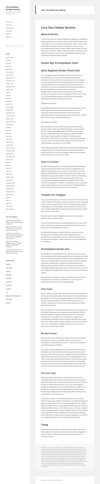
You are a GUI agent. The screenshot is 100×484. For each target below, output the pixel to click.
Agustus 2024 (9, 124)
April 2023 (9, 171)
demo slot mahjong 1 (52, 451)
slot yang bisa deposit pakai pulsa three (56, 463)
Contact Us (9, 37)
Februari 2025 (10, 107)
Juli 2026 (8, 60)
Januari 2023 (9, 180)
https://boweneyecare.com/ (13, 296)
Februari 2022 (10, 209)
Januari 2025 (9, 110)
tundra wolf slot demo (70, 465)
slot (7, 292)
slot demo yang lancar (65, 461)
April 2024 (9, 136)
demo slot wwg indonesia (61, 454)
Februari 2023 (10, 177)
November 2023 (10, 151)
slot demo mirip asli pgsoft (75, 460)
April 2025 (9, 101)
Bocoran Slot (9, 22)
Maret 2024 (9, 139)
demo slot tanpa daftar (47, 454)
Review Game (10, 28)
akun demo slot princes (71, 447)
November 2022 (10, 186)
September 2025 (10, 86)
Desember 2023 (10, 148)
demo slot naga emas (65, 451)
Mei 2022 (8, 200)
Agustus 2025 (9, 89)
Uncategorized (58, 447)
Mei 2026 (8, 66)
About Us (8, 34)
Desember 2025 (10, 78)
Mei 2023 (8, 168)
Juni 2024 (8, 130)
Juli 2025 (8, 92)
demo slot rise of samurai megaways (76, 452)
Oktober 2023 (9, 154)
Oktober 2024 (9, 119)
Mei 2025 (8, 98)
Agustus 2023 (9, 159)
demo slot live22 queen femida (71, 449)
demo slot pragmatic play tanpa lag (55, 452)
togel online (9, 268)
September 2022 (10, 192)
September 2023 (10, 157)
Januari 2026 (9, 75)
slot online (9, 278)
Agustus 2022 (9, 194)
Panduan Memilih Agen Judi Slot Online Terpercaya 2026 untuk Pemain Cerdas (14, 228)
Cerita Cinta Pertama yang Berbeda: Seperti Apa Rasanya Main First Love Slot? (14, 251)
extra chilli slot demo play (76, 454)
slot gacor (8, 289)
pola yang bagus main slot (62, 458)
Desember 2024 (10, 113)
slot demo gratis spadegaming (59, 460)
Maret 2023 (9, 174)
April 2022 (9, 203)
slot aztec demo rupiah (76, 458)
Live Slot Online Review (58, 27)
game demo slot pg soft (58, 456)
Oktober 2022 (9, 189)
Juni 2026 (8, 63)
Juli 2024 (8, 127)
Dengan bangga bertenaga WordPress (51, 480)
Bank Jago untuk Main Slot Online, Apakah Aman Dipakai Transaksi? (14, 222)
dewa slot (8, 275)
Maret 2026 (9, 69)
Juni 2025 (8, 95)
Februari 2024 (10, 142)
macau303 (9, 282)
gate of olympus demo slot (72, 456)
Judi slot (8, 303)
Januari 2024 (9, 145)
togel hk (8, 271)
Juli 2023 (8, 162)
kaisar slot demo (49, 458)
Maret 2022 (9, 206)
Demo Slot (9, 25)
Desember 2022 (10, 183)
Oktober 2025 (9, 84)
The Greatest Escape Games (13, 8)
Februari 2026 (10, 72)
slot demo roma (54, 461)
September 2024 (10, 122)
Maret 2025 (9, 104)
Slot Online (9, 31)
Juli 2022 (8, 197)
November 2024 (10, 116)
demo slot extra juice (56, 449)
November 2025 (10, 81)
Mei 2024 (8, 133)
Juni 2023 (8, 165)
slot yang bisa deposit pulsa (55, 465)
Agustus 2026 (9, 57)
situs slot (8, 264)
